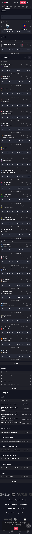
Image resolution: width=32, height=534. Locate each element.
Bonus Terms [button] (11, 508)
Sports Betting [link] (23, 504)
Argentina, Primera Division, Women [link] (11, 384)
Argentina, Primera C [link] (7, 381)
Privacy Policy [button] (20, 508)
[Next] (30, 26)
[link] (6, 2)
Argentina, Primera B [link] (7, 378)
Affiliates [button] (23, 513)
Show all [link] (24, 57)
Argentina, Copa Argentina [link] (9, 375)
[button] (16, 41)
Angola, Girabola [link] (6, 371)
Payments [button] (17, 500)
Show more (15, 388)
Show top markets (15, 53)
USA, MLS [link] (5, 61)
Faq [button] (23, 500)
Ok (16, 528)
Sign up (23, 2)
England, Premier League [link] (8, 241)
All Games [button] (10, 500)
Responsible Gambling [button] (12, 513)
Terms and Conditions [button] (11, 504)
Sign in (16, 2)
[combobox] (28, 2)
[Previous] (2, 26)
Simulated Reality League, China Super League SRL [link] (14, 41)
